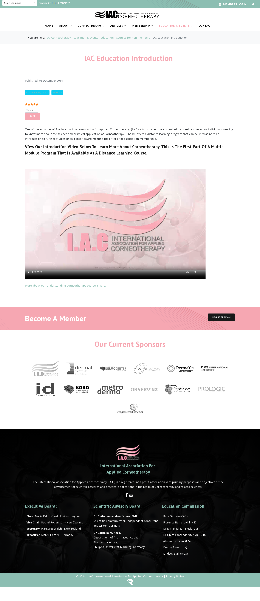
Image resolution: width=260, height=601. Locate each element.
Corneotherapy (89, 25)
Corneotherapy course (37, 92)
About (64, 25)
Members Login (234, 4)
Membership (141, 25)
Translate (64, 3)
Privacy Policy (175, 576)
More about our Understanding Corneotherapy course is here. (66, 285)
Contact (205, 25)
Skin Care (57, 92)
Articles (116, 25)
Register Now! (221, 317)
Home (49, 25)
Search (254, 4)
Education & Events (174, 25)
